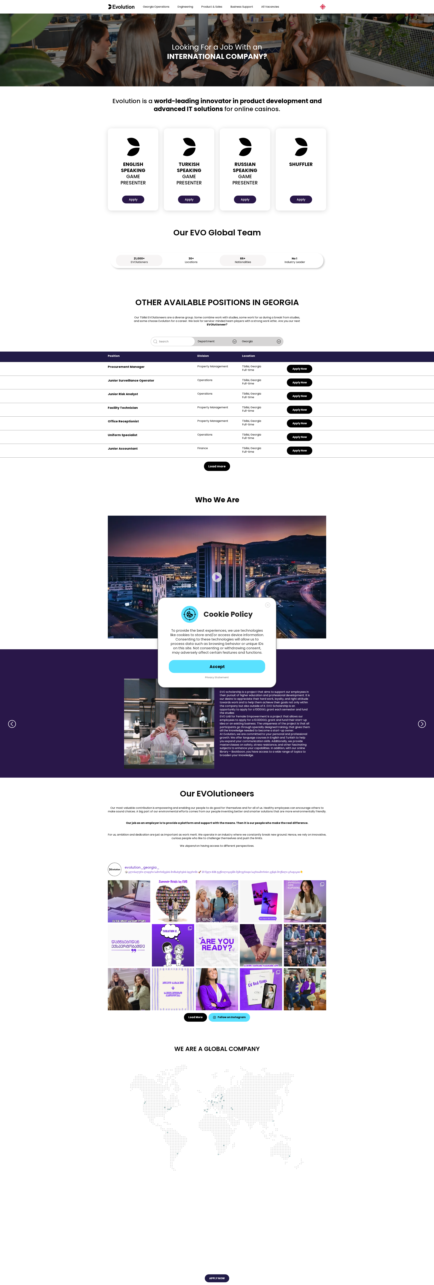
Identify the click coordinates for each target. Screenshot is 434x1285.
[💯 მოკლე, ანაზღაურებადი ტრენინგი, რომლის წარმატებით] (129, 945)
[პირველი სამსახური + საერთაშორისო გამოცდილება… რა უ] (173, 989)
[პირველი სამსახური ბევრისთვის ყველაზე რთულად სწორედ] (129, 901)
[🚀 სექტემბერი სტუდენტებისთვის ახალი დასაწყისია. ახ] (217, 901)
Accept (217, 666)
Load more (217, 466)
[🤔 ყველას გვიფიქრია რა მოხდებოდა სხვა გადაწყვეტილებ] (129, 989)
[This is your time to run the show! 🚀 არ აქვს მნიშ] (217, 945)
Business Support (241, 7)
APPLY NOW (217, 1278)
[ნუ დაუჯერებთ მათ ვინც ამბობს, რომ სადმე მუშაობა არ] (305, 901)
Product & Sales (211, 7)
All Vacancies (270, 7)
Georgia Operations (156, 7)
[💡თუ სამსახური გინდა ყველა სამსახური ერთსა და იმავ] (305, 989)
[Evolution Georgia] (121, 6)
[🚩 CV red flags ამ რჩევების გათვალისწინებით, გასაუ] (261, 989)
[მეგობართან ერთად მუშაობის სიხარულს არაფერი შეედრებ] (261, 945)
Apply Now (299, 369)
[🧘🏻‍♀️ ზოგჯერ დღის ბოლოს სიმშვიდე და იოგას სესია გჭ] (261, 901)
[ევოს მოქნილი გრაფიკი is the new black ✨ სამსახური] (305, 945)
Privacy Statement (217, 677)
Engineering (185, 7)
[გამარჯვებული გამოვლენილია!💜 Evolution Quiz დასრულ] (217, 989)
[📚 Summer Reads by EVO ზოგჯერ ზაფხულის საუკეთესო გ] (173, 901)
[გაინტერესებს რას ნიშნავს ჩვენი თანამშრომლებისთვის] (173, 945)
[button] (267, 605)
